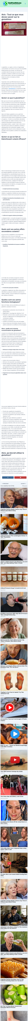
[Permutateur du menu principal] (25, 3)
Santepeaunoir (12, 88)
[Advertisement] (14, 52)
